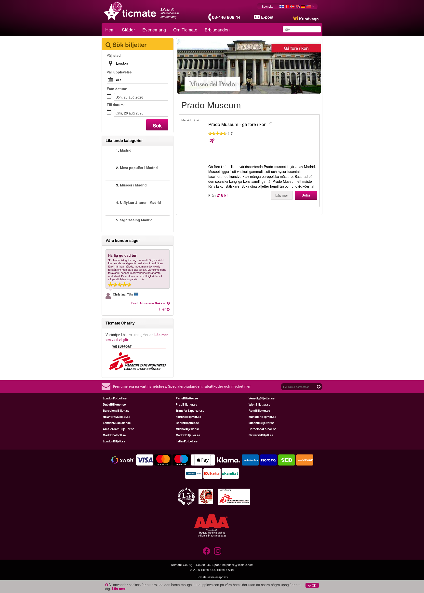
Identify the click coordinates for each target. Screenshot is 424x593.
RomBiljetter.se (259, 410)
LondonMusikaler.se (117, 423)
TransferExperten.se (190, 410)
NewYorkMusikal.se (116, 416)
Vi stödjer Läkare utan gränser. (137, 337)
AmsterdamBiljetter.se (118, 429)
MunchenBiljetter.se (262, 416)
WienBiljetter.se (259, 404)
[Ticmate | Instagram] (217, 551)
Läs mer (281, 195)
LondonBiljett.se (114, 441)
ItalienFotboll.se (187, 441)
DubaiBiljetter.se (114, 404)
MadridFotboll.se (114, 435)
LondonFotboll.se (115, 398)
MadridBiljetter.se (188, 435)
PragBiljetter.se (186, 404)
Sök (157, 125)
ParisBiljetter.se (187, 398)
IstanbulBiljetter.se (262, 423)
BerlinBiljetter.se (187, 423)
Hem (110, 29)
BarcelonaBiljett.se (116, 410)
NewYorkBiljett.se (261, 435)
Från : (117, 88)
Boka (306, 195)
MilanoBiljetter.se (188, 429)
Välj (114, 55)
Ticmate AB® (225, 569)
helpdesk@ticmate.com (237, 565)
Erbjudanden (217, 29)
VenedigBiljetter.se (262, 398)
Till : (116, 104)
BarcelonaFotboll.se (263, 429)
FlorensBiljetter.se (188, 416)
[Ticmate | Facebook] (206, 551)
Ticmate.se (208, 569)
